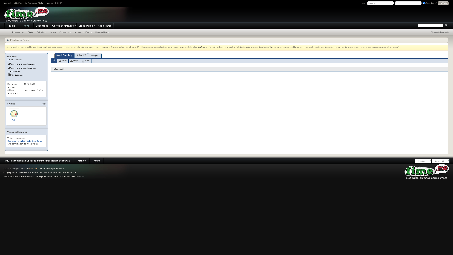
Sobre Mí (81, 55)
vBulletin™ (34, 169)
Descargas (42, 25)
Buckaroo (11, 141)
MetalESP (22, 141)
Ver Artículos (17, 75)
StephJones (37, 141)
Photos (87, 61)
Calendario (41, 32)
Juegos (53, 32)
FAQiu (30, 32)
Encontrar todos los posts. (23, 64)
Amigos (94, 55)
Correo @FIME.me (63, 25)
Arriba (97, 161)
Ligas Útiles (86, 25)
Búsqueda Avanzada (440, 32)
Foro (26, 25)
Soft (14, 120)
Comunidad (64, 32)
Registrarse (104, 25)
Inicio (11, 25)
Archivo (82, 161)
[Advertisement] (383, 15)
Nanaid (64, 61)
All (54, 61)
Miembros (14, 40)
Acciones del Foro (82, 32)
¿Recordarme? (431, 3)
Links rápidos (101, 32)
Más (43, 104)
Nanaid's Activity (64, 55)
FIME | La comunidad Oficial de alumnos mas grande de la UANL (37, 161)
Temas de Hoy (18, 32)
